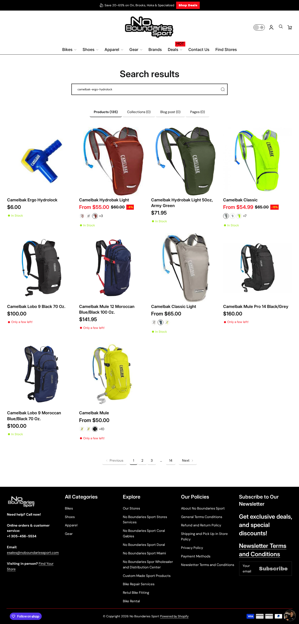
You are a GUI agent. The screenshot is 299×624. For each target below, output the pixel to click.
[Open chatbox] (290, 615)
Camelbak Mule (94, 412)
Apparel (71, 525)
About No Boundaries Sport (203, 508)
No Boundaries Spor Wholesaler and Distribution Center (148, 564)
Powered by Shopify (174, 616)
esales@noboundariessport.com (33, 552)
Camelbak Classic (240, 199)
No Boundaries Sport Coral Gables (144, 533)
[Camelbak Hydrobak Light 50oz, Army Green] (185, 161)
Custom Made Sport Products (146, 575)
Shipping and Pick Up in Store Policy (204, 536)
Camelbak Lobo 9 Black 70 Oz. (36, 306)
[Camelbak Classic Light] (185, 267)
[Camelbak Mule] (113, 374)
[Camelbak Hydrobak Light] (113, 161)
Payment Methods (195, 556)
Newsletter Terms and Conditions (207, 564)
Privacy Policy (192, 547)
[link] (114, 460)
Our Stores (131, 508)
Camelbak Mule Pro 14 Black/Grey (255, 306)
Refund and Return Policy (201, 525)
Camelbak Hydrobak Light (104, 199)
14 (170, 460)
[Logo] (149, 27)
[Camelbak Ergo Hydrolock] (41, 161)
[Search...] (222, 89)
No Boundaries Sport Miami (144, 553)
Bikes (69, 508)
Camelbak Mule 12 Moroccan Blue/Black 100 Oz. (106, 309)
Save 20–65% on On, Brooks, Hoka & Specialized (139, 5)
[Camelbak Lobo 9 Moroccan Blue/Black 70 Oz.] (41, 374)
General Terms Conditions (201, 517)
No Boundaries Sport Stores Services (145, 520)
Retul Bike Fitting (136, 592)
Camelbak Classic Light (173, 306)
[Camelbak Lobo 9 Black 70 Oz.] (41, 267)
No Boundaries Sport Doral (144, 544)
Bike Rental (131, 601)
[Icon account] (271, 27)
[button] (281, 27)
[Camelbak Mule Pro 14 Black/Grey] (257, 267)
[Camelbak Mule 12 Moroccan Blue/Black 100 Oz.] (113, 267)
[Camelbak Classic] (257, 161)
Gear (69, 533)
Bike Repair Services (138, 584)
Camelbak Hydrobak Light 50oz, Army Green (182, 202)
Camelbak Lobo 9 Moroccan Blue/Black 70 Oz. (34, 415)
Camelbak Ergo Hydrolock (32, 199)
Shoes (70, 517)
